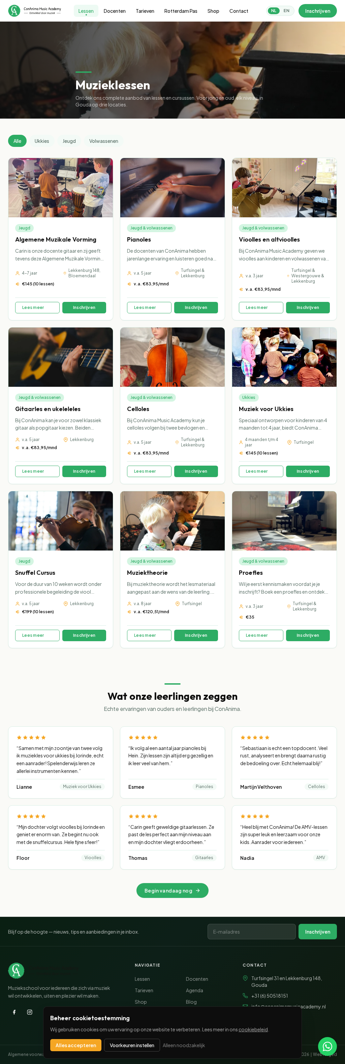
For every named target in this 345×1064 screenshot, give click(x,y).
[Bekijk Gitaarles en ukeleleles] (60, 405)
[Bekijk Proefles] (284, 569)
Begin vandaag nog (168, 890)
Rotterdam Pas (180, 11)
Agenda (194, 990)
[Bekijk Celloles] (172, 405)
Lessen (86, 11)
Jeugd (69, 141)
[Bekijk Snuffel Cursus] (60, 569)
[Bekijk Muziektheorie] (172, 569)
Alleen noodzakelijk (184, 1045)
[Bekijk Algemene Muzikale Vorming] (60, 239)
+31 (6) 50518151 (269, 996)
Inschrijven (317, 11)
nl (274, 10)
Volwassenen (103, 141)
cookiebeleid (253, 1029)
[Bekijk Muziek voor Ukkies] (284, 405)
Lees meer (33, 307)
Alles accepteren (76, 1045)
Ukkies (42, 141)
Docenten (115, 11)
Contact (238, 11)
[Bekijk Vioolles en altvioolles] (284, 239)
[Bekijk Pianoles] (172, 239)
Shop (213, 11)
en (286, 10)
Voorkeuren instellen (132, 1045)
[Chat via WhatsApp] (327, 1046)
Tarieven (145, 11)
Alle (17, 141)
